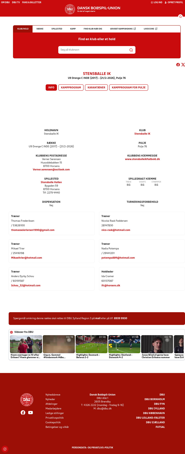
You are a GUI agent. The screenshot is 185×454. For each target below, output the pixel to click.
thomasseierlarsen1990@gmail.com (32, 230)
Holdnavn (51, 130)
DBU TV (16, 3)
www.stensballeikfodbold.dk (142, 159)
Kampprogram (71, 87)
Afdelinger (52, 404)
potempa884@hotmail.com (118, 258)
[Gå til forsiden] (92, 9)
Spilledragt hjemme (142, 179)
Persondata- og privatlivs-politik (92, 448)
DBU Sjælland (155, 422)
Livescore (149, 29)
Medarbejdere (53, 409)
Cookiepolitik (53, 422)
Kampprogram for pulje (129, 87)
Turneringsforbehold (142, 202)
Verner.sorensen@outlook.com (51, 170)
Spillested (51, 179)
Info (51, 87)
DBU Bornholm (155, 399)
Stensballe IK (142, 134)
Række (51, 143)
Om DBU (5, 3)
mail (97, 318)
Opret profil (175, 3)
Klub (142, 130)
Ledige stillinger (55, 413)
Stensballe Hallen (51, 182)
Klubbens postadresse (51, 156)
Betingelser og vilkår (57, 427)
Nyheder (50, 399)
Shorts (142, 182)
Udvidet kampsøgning (121, 29)
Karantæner (96, 87)
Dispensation (51, 202)
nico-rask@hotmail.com (115, 230)
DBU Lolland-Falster (150, 418)
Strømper (156, 182)
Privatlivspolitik (55, 418)
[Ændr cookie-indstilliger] (4, 449)
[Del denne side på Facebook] (178, 65)
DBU (162, 395)
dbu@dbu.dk (104, 409)
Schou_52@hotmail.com (25, 285)
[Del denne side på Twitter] (183, 65)
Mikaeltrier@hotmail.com (26, 258)
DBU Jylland (156, 409)
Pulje (142, 143)
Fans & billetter (31, 3)
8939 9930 (120, 318)
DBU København (154, 413)
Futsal (160, 427)
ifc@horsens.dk (110, 285)
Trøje (128, 182)
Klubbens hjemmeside (142, 156)
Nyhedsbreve (53, 395)
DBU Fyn (159, 404)
